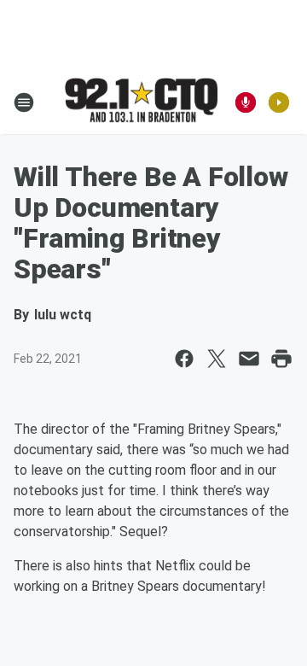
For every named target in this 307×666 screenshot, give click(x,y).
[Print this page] (281, 359)
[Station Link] (141, 101)
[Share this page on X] (217, 359)
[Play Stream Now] (279, 102)
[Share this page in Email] (249, 359)
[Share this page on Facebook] (184, 359)
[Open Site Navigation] (24, 102)
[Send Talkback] (245, 102)
